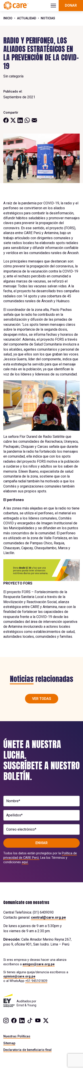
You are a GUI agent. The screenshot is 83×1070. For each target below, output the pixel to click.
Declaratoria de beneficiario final (27, 1050)
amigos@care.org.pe (39, 964)
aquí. (25, 862)
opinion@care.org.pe (19, 976)
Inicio (7, 18)
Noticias (48, 18)
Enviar (41, 843)
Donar (71, 5)
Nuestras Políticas (16, 1036)
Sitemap (9, 1043)
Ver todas (41, 699)
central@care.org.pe (48, 917)
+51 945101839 (36, 981)
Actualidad (26, 18)
